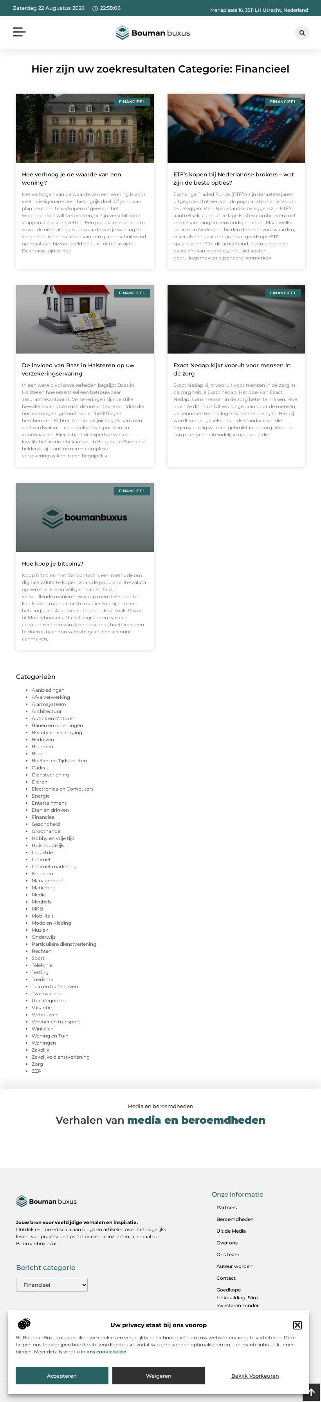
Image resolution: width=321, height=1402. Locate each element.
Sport (38, 958)
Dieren (39, 782)
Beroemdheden (235, 1219)
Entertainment (49, 803)
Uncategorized (49, 1000)
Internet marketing (54, 866)
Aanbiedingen (48, 690)
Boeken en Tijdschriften (59, 761)
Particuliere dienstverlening (64, 944)
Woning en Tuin (50, 1036)
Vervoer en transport (56, 1022)
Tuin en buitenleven (55, 986)
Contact (226, 1278)
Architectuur (47, 711)
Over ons (227, 1243)
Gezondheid (46, 824)
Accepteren (62, 1376)
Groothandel (46, 831)
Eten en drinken (50, 810)
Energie (41, 796)
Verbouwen (45, 1014)
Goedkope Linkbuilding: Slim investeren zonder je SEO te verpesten (239, 1301)
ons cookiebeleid (106, 1352)
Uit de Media (231, 1231)
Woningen (44, 1043)
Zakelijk (40, 1050)
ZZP (36, 1071)
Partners (226, 1207)
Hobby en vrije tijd (53, 838)
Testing (40, 972)
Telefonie (42, 965)
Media (39, 895)
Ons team (228, 1254)
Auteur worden (234, 1266)
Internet (41, 859)
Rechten (42, 951)
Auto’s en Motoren (54, 718)
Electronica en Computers (63, 789)
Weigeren (158, 1376)
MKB (37, 909)
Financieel (44, 817)
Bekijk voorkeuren (255, 1376)
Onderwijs (44, 937)
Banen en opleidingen (57, 725)
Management (47, 880)
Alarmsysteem (49, 704)
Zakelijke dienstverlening (61, 1057)
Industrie (42, 852)
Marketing (44, 888)
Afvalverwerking (51, 697)
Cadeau (41, 768)
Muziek (40, 930)
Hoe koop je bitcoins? (52, 563)
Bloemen (42, 746)
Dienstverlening (50, 775)
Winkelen (43, 1029)
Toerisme (42, 979)
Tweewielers (46, 993)
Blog (37, 753)
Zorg (37, 1064)
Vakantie (42, 1007)
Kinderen (42, 873)
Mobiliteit (43, 916)
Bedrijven (43, 739)
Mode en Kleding (51, 923)
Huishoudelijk (48, 845)
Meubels (41, 902)
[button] (297, 1325)
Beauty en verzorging (57, 732)
